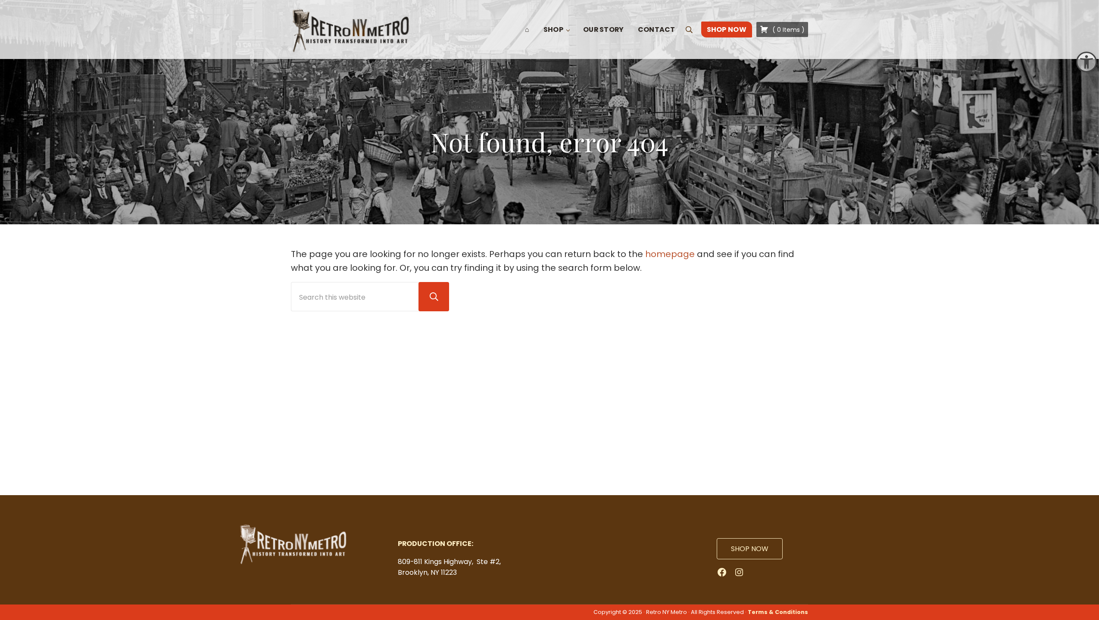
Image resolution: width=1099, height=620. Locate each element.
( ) (788, 29)
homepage (670, 254)
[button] (1086, 62)
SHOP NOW (749, 549)
